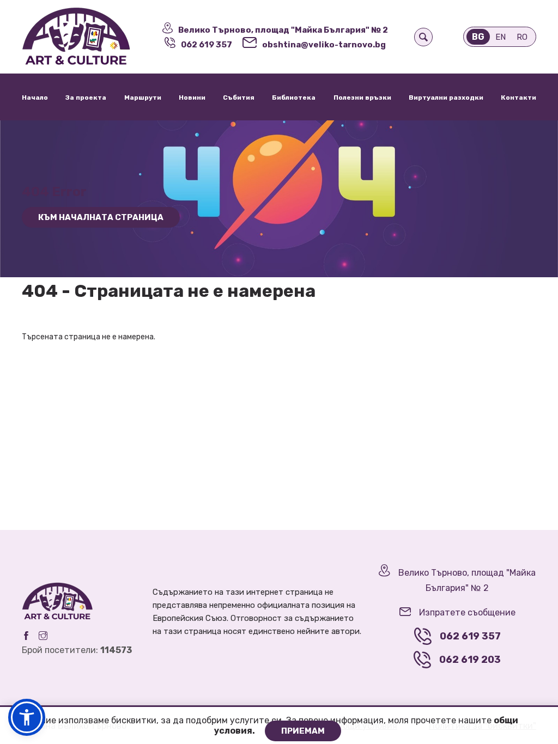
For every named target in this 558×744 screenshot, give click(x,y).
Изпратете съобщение (467, 612)
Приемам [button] (303, 731)
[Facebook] (26, 635)
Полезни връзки (362, 97)
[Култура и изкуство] (83, 36)
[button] (27, 717)
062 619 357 (206, 45)
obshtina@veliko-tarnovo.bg (324, 45)
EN (500, 37)
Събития (238, 97)
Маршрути (142, 97)
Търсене (423, 37)
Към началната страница (100, 217)
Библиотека (294, 97)
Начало (35, 97)
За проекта (85, 97)
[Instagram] (43, 635)
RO (522, 37)
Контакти (518, 97)
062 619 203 (470, 660)
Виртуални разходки (446, 97)
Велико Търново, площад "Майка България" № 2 (283, 30)
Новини (192, 97)
